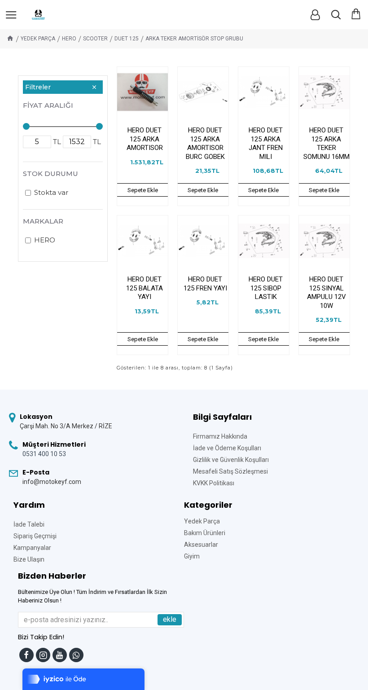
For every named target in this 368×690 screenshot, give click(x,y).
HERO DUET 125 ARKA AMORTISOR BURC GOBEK (205, 143)
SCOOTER (95, 38)
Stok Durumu (50, 173)
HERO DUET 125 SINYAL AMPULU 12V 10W (326, 292)
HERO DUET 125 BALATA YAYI (144, 288)
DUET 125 (126, 38)
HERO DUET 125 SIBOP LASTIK (266, 288)
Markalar (43, 221)
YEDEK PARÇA (38, 38)
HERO (69, 38)
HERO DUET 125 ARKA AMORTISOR (145, 139)
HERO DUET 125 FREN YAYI (205, 283)
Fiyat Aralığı (48, 105)
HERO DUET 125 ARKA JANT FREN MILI (266, 143)
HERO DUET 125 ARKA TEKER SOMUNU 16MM (326, 143)
